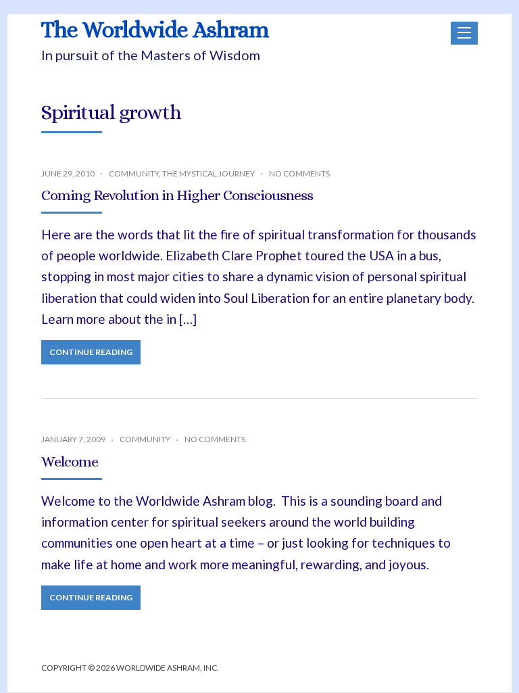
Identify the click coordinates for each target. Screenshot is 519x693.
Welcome (69, 461)
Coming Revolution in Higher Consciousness (177, 195)
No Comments (299, 173)
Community (134, 173)
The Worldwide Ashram (155, 29)
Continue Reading (90, 352)
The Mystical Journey (208, 173)
